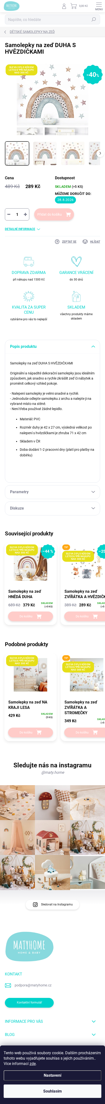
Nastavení (52, 1075)
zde (33, 1063)
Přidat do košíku (49, 214)
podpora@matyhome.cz (33, 985)
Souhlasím (52, 1091)
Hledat (93, 19)
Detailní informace (20, 229)
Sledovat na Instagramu (57, 904)
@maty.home (52, 772)
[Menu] (99, 6)
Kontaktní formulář (29, 1002)
